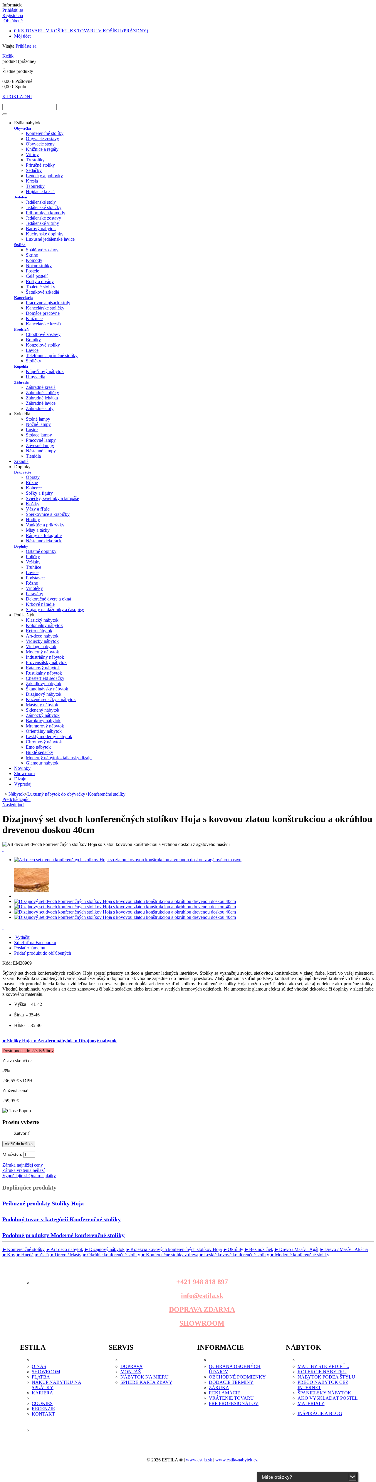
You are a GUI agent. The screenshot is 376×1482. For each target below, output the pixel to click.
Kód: (7, 963)
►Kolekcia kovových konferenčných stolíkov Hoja (174, 1249)
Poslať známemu (29, 947)
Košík (8, 55)
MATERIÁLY (311, 1403)
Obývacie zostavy (42, 138)
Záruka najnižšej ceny (22, 1164)
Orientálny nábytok (44, 731)
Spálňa (20, 244)
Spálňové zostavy (42, 249)
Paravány (34, 593)
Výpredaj (22, 784)
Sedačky (34, 170)
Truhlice (33, 567)
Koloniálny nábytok (44, 625)
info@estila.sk (202, 1295)
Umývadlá (35, 376)
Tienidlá (33, 456)
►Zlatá (42, 1254)
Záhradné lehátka (42, 397)
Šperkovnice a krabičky (48, 514)
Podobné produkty (63, 1235)
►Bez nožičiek (258, 1249)
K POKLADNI (17, 96)
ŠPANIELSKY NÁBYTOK (324, 1392)
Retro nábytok (39, 630)
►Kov (8, 1254)
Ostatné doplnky (41, 551)
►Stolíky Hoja (17, 1040)
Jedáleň (20, 197)
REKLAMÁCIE (224, 1392)
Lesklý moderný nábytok (49, 736)
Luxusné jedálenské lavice (50, 239)
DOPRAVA (131, 1366)
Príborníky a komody (45, 212)
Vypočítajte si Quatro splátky (29, 1175)
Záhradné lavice (41, 403)
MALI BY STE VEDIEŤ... (323, 1366)
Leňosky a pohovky (44, 175)
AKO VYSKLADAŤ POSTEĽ (328, 1398)
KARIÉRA (42, 1392)
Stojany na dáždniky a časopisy (55, 609)
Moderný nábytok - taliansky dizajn (59, 757)
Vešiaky (33, 561)
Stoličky (33, 360)
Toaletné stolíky (40, 286)
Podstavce (35, 577)
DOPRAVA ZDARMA (202, 1309)
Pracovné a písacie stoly (48, 302)
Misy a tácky (38, 530)
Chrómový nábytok (44, 741)
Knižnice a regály (42, 149)
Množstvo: (12, 1154)
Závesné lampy (40, 445)
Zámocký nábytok (43, 715)
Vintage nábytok (41, 646)
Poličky (33, 556)
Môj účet (22, 36)
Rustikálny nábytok (44, 672)
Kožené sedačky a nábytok (51, 699)
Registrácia (12, 15)
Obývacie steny (40, 143)
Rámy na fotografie (44, 535)
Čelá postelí (37, 276)
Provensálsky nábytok (46, 662)
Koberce (34, 487)
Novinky (22, 768)
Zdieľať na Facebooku (35, 942)
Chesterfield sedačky (45, 678)
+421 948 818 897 (202, 1282)
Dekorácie (22, 472)
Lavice (32, 350)
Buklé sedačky (39, 752)
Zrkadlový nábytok (43, 683)
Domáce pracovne (43, 313)
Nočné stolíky (39, 265)
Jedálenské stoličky (43, 207)
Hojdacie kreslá (40, 191)
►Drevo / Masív (65, 1254)
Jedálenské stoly (41, 202)
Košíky (32, 503)
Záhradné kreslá (41, 387)
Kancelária (23, 297)
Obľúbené (13, 20)
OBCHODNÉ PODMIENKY (237, 1376)
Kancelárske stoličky (45, 307)
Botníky (33, 339)
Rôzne (32, 482)
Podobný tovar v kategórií (61, 1219)
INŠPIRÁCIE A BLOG (320, 1413)
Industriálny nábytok (45, 657)
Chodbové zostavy (43, 334)
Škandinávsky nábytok (47, 688)
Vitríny (32, 154)
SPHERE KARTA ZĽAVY (146, 1382)
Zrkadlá (21, 461)
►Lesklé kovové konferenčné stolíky (234, 1254)
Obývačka (22, 128)
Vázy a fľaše (38, 508)
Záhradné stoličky (42, 392)
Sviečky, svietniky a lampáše (52, 498)
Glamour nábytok (42, 762)
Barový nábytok (41, 228)
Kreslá (32, 180)
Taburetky (35, 186)
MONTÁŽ (130, 1371)
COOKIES (42, 1403)
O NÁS (39, 1366)
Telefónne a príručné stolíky (52, 355)
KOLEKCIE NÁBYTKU (322, 1371)
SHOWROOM (201, 1323)
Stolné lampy (38, 419)
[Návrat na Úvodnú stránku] (3, 794)
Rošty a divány (40, 281)
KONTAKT (43, 1413)
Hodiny (33, 519)
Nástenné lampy (41, 450)
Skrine (32, 254)
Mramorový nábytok (45, 725)
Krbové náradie (40, 604)
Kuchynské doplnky (44, 233)
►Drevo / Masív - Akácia (344, 1249)
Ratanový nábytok (43, 667)
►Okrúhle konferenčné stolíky (111, 1254)
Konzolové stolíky (43, 344)
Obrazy (33, 477)
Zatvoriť (22, 1133)
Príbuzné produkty (43, 1203)
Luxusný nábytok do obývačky (56, 794)
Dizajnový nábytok (43, 694)
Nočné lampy (38, 424)
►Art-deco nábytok (53, 1040)
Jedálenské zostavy (43, 217)
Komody (34, 260)
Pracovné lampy (41, 440)
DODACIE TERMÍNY (231, 1382)
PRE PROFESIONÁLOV (233, 1403)
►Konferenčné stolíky (23, 1249)
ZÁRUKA (219, 1387)
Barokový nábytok (43, 720)
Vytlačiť (22, 937)
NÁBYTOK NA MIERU (144, 1376)
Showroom (24, 773)
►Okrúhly (233, 1249)
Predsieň (21, 329)
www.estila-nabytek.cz (236, 1459)
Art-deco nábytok (42, 635)
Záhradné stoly (39, 408)
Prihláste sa (26, 46)
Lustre (32, 429)
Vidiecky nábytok (42, 641)
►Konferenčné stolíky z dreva (169, 1254)
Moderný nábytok (42, 651)
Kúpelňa (21, 366)
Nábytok (17, 794)
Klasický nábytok (42, 620)
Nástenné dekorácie (44, 540)
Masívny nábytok (42, 704)
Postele (32, 270)
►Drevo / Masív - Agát (296, 1249)
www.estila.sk (199, 1459)
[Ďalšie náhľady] (3, 849)
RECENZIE (43, 1408)
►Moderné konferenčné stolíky (299, 1254)
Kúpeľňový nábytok (45, 371)
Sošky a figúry (39, 493)
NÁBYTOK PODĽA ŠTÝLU (326, 1376)
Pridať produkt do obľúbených (42, 953)
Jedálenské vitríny (42, 223)
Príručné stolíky (40, 165)
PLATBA (41, 1376)
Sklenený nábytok (42, 709)
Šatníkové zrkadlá (42, 292)
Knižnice (34, 318)
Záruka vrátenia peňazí (23, 1170)
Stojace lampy (39, 434)
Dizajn (20, 778)
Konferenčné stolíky (44, 133)
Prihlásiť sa (12, 10)
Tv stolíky (35, 159)
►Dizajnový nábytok (95, 1040)
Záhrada (21, 382)
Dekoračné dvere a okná (48, 598)
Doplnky (21, 546)
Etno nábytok (38, 747)
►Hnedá (24, 1254)
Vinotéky (34, 588)
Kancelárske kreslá (43, 323)
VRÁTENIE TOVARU (231, 1398)
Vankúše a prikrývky (45, 524)
